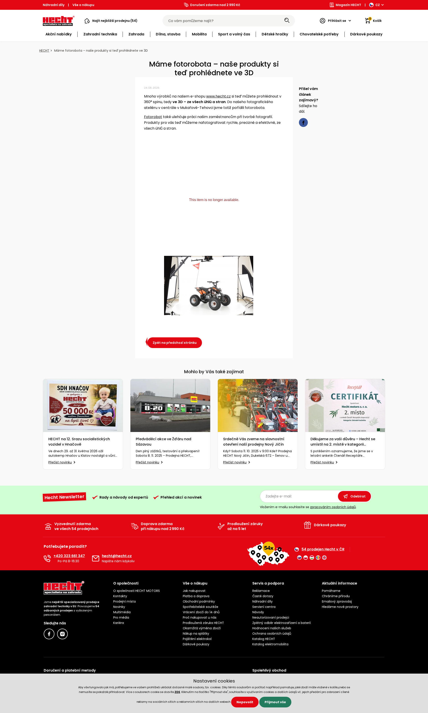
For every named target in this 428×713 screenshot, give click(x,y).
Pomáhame (331, 591)
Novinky (119, 607)
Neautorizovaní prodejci (270, 617)
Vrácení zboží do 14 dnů (201, 612)
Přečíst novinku (60, 462)
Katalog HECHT (263, 639)
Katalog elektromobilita (270, 644)
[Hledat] (287, 21)
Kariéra (118, 623)
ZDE (177, 692)
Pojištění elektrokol (197, 639)
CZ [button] (377, 5)
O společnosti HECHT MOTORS (136, 591)
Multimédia (122, 612)
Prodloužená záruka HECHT (203, 623)
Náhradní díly (53, 5)
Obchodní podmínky (199, 601)
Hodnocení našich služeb (271, 628)
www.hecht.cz (218, 96)
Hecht (44, 50)
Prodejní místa (124, 601)
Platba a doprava (196, 596)
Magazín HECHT (348, 5)
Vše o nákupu (83, 5)
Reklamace (261, 591)
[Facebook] (49, 634)
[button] (111, 20)
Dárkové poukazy (196, 644)
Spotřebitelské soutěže (200, 607)
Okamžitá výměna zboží (202, 628)
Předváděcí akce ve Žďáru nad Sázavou (163, 441)
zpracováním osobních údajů (333, 507)
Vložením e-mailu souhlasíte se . (308, 507)
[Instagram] (62, 634)
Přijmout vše (275, 702)
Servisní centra (264, 607)
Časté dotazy (262, 596)
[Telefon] (47, 558)
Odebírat (358, 496)
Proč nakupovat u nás (199, 617)
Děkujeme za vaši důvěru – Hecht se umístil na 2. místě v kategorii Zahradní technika (343, 441)
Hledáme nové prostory (340, 607)
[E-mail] (95, 558)
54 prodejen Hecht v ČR (323, 549)
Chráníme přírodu (336, 596)
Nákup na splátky (196, 633)
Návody (258, 612)
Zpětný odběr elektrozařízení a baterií (281, 623)
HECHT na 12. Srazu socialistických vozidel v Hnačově (79, 441)
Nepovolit (245, 702)
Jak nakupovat (194, 591)
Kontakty (120, 596)
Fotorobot (153, 116)
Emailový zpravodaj (337, 601)
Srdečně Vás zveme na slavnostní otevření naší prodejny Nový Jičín (253, 441)
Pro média (121, 617)
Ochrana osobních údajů (271, 633)
